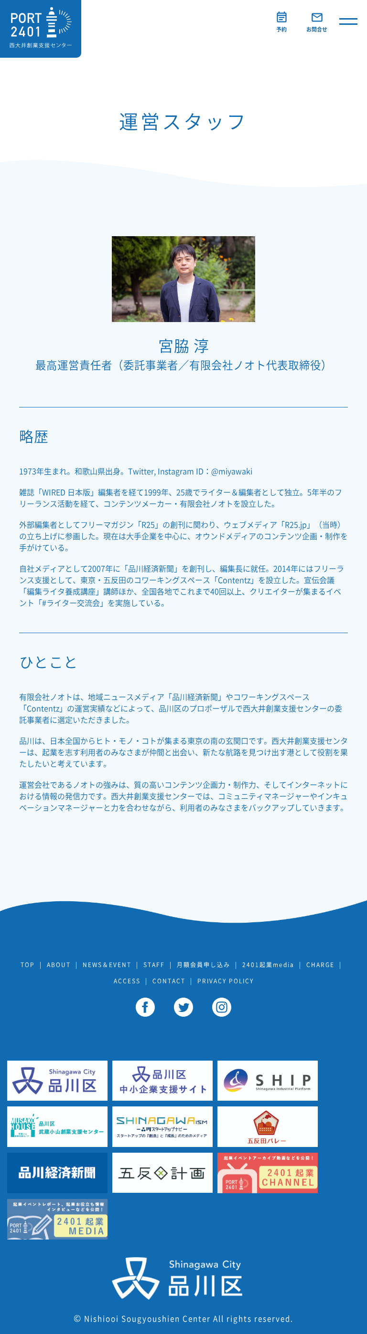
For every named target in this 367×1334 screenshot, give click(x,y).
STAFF (154, 965)
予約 (281, 29)
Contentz (234, 580)
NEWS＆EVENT (107, 965)
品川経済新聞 (151, 569)
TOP (28, 965)
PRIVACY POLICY (225, 981)
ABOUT (59, 965)
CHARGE (320, 965)
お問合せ (316, 29)
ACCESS (127, 981)
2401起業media (268, 965)
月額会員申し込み (203, 965)
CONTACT (168, 981)
